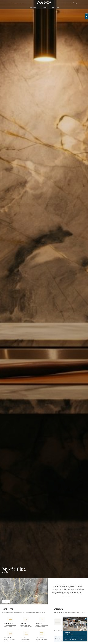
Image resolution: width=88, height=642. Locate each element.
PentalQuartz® (55, 7)
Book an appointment (70, 639)
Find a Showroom (14, 3)
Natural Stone (44, 7)
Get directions (81, 639)
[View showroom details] (85, 634)
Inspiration (22, 3)
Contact (70, 3)
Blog (66, 3)
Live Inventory (32, 7)
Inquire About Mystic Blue (67, 596)
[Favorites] (73, 3)
